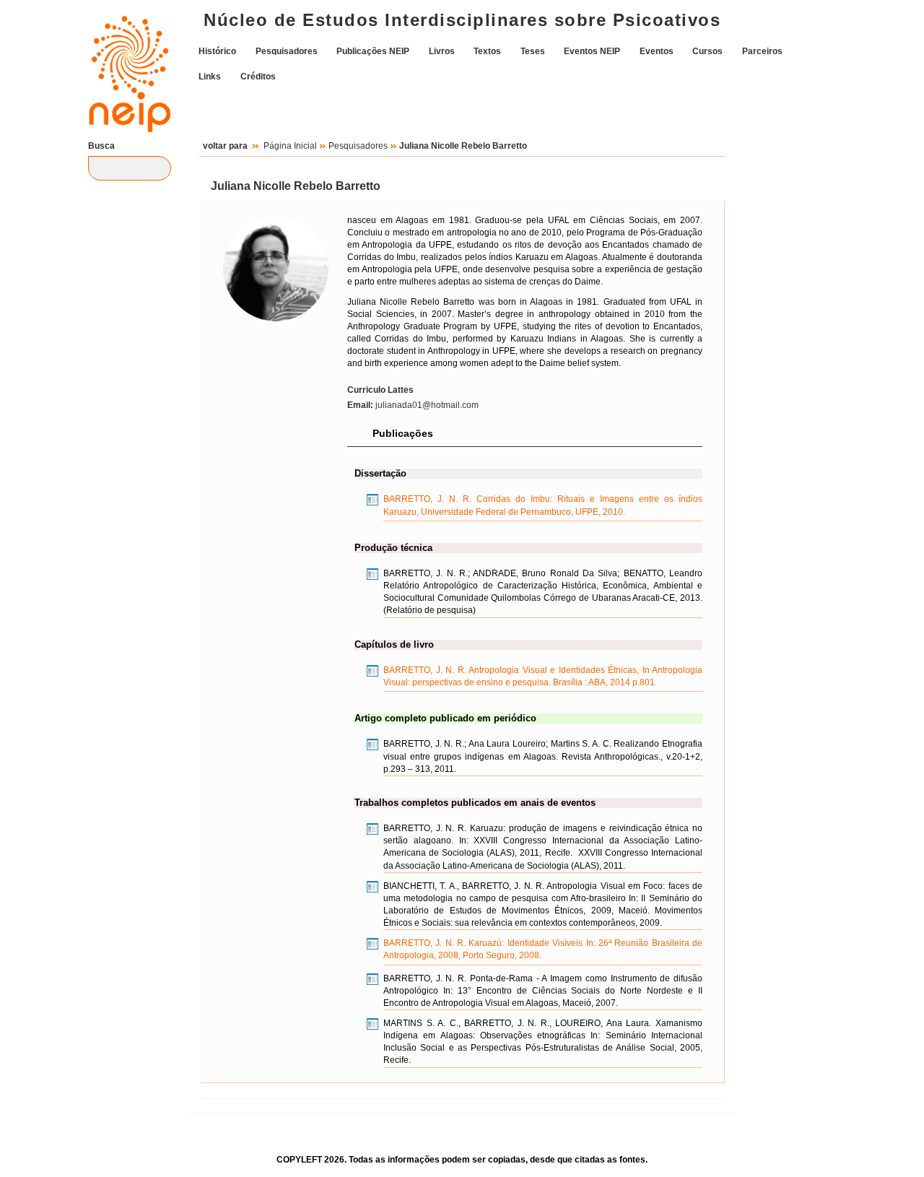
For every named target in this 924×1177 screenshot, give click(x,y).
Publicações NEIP (372, 50)
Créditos (258, 75)
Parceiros (762, 50)
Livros (442, 50)
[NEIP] (122, 63)
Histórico (217, 50)
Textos (487, 50)
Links (210, 75)
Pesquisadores (287, 50)
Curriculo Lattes (380, 390)
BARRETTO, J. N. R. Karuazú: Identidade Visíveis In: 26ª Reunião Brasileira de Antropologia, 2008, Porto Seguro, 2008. (542, 949)
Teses (532, 50)
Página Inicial (290, 146)
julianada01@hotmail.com (413, 405)
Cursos (707, 50)
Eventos (657, 50)
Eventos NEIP (592, 50)
